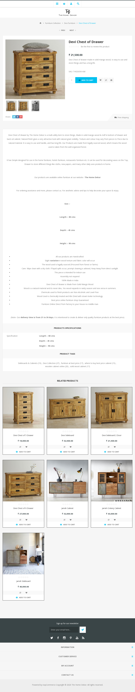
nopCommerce (49, 685)
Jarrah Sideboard (23, 581)
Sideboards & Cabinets (27, 363)
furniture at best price (70, 363)
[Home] (40, 23)
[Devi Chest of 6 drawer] (23, 480)
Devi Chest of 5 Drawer (23, 435)
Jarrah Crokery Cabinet (111, 508)
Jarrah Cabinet (67, 508)
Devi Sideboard (67, 435)
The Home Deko (92, 177)
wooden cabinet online (55, 366)
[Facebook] (58, 638)
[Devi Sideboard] (67, 407)
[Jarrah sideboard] (23, 553)
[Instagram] (64, 638)
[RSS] (83, 638)
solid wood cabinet (78, 366)
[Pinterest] (71, 638)
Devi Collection (49, 363)
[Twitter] (52, 638)
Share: (8, 117)
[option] (11, 106)
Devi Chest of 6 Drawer (23, 508)
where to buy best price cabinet (98, 363)
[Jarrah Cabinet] (67, 480)
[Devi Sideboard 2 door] (111, 407)
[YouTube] (77, 638)
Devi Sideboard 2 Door (111, 435)
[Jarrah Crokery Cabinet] (111, 480)
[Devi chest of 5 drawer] (23, 407)
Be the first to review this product (95, 46)
